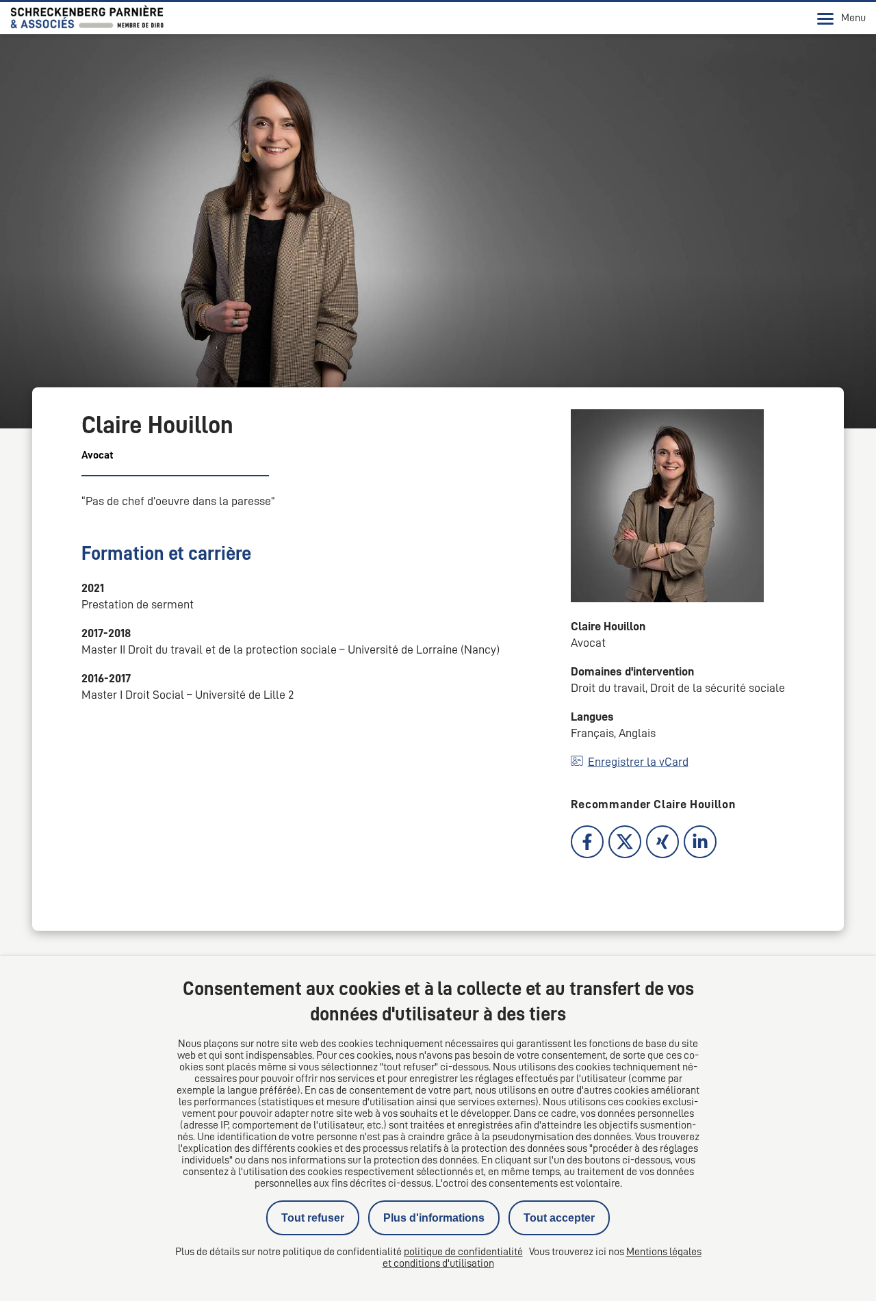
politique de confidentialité (463, 1251)
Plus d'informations (434, 1218)
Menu (853, 17)
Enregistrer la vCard (638, 762)
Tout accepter (559, 1218)
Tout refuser (312, 1218)
